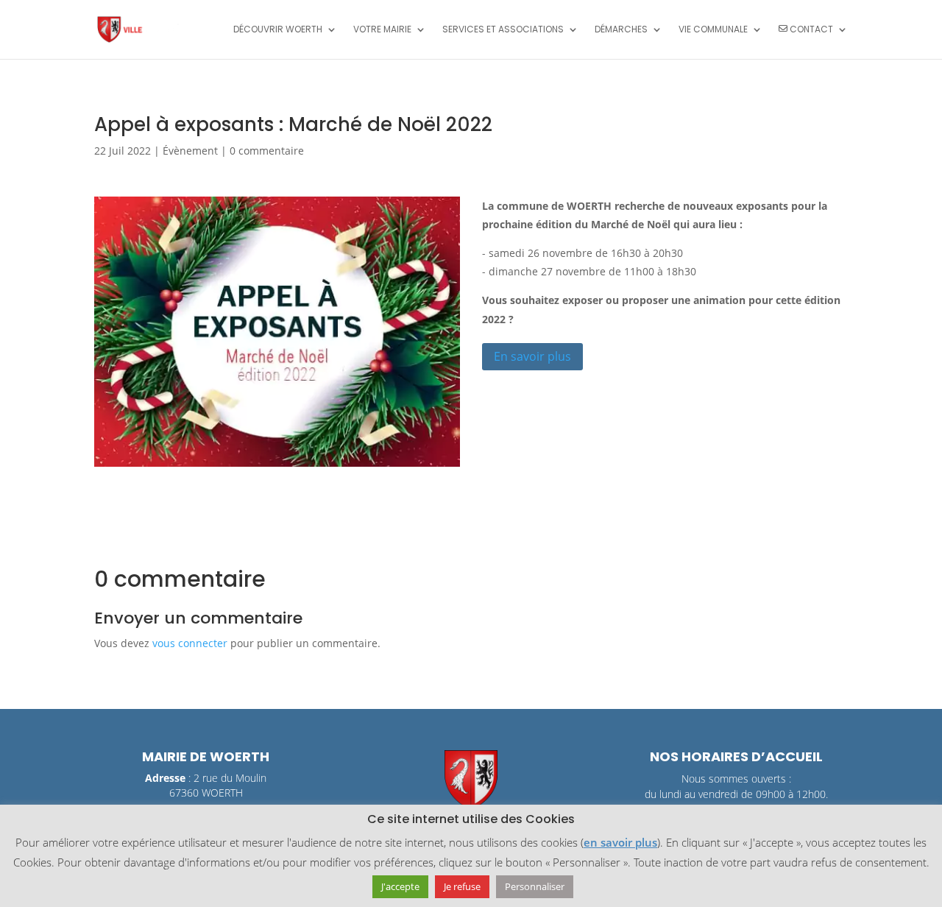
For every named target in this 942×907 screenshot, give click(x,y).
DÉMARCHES (621, 29)
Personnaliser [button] (534, 886)
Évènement (190, 151)
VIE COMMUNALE (713, 29)
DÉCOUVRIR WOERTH (277, 29)
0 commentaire (267, 151)
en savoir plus (620, 842)
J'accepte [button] (400, 886)
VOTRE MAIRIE (382, 29)
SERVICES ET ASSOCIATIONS (503, 29)
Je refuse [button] (462, 886)
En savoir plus (532, 356)
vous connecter (189, 643)
